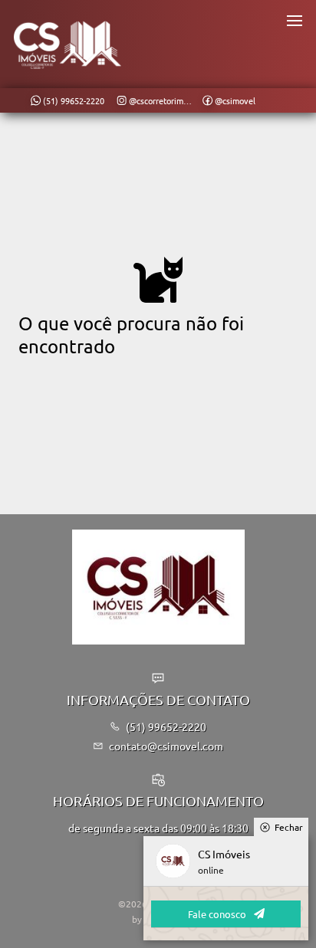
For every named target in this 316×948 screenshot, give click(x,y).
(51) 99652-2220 (166, 726)
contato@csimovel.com (166, 746)
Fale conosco (217, 913)
